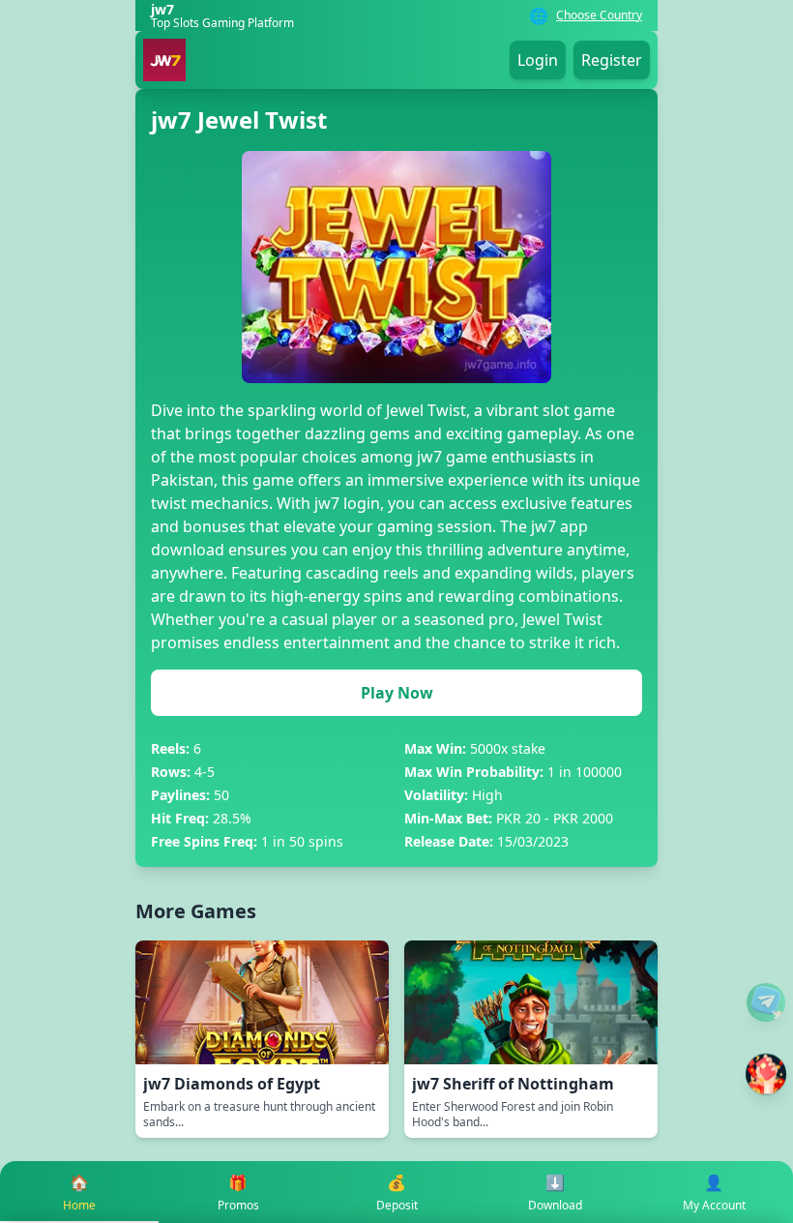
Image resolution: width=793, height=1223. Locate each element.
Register (611, 60)
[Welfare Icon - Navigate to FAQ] (766, 1002)
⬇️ (555, 1192)
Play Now (397, 692)
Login (537, 60)
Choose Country (599, 15)
